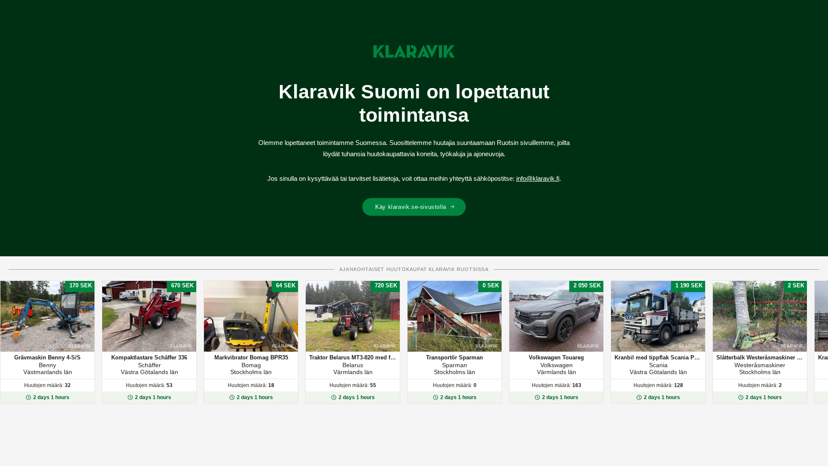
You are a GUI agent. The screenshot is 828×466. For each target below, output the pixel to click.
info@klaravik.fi (537, 178)
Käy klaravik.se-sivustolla (410, 207)
